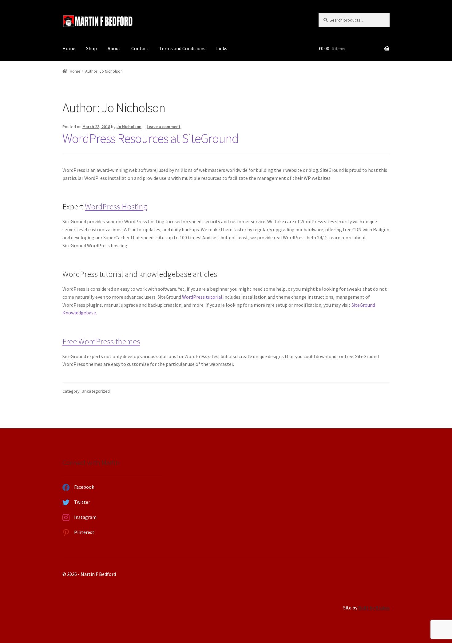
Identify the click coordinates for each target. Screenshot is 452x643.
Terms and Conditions (182, 48)
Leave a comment (163, 126)
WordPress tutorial (202, 297)
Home (68, 48)
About (114, 48)
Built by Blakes (374, 608)
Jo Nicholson (129, 126)
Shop (91, 48)
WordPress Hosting (116, 207)
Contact (140, 48)
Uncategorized (95, 391)
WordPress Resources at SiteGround (150, 138)
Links (221, 48)
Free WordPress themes (101, 341)
